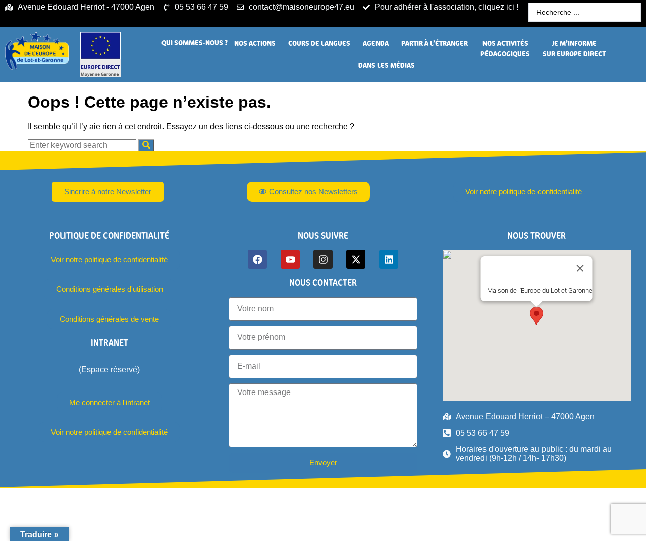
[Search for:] (83, 145)
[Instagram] (323, 259)
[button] (195, 43)
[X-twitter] (355, 259)
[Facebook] (257, 259)
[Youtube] (290, 259)
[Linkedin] (388, 259)
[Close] (580, 268)
